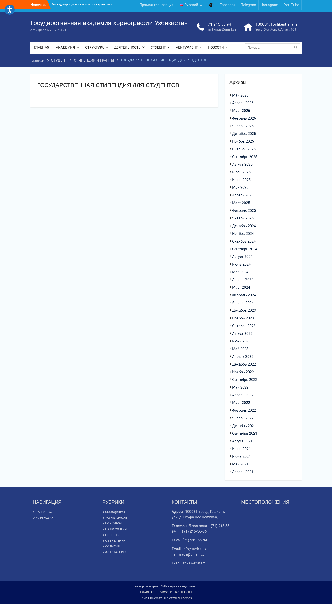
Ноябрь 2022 (243, 372)
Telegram (248, 5)
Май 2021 (240, 464)
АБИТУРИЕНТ (187, 47)
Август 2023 (242, 333)
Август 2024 (242, 257)
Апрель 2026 (242, 103)
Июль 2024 (241, 264)
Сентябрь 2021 (244, 433)
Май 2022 (240, 387)
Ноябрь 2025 (243, 141)
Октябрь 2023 (244, 326)
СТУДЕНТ (158, 47)
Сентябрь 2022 (244, 380)
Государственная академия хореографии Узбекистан (109, 22)
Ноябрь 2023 (243, 318)
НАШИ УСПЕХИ (116, 529)
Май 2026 (240, 95)
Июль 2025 (241, 172)
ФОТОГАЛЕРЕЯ (116, 552)
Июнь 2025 (241, 180)
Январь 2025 (243, 218)
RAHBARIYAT (45, 512)
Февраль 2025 (244, 210)
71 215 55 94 (219, 24)
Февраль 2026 (244, 118)
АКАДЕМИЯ (65, 47)
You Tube (291, 5)
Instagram (270, 5)
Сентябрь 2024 (244, 249)
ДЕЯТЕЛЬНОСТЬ (127, 47)
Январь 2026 (243, 126)
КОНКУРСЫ (113, 523)
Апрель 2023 (242, 356)
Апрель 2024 (242, 280)
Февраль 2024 (244, 295)
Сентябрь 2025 (244, 157)
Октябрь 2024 (244, 241)
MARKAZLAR (45, 517)
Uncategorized (115, 512)
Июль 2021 (241, 449)
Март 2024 (241, 287)
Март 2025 (241, 203)
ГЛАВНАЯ (41, 47)
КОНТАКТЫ (183, 592)
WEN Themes (182, 598)
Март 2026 (241, 111)
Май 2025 (240, 187)
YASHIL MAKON (116, 517)
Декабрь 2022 (244, 364)
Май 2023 (240, 349)
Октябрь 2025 (244, 149)
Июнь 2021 (241, 456)
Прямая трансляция (157, 5)
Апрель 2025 (242, 195)
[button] (10, 10)
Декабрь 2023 (244, 310)
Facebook (227, 5)
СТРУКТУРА (94, 47)
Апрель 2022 (242, 395)
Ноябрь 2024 (243, 233)
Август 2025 (242, 164)
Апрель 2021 (242, 472)
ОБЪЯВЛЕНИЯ (115, 540)
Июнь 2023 (241, 341)
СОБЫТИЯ (112, 546)
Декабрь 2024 (244, 226)
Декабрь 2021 (244, 426)
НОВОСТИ (216, 47)
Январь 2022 (243, 418)
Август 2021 (242, 441)
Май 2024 (240, 272)
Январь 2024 (243, 303)
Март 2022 (241, 403)
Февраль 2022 (244, 410)
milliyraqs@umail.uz (222, 29)
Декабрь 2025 (244, 134)
